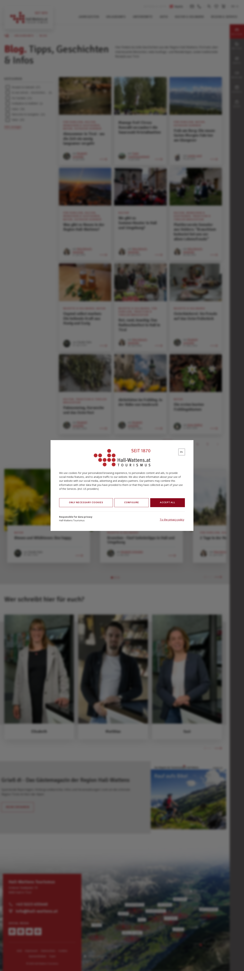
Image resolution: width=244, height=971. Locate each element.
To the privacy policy (172, 519)
